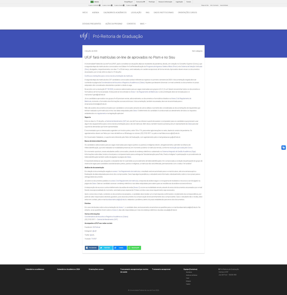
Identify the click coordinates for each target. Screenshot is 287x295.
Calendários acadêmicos (34, 269)
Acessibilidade (224, 5)
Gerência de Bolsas (191, 275)
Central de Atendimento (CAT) (116, 121)
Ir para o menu (107, 5)
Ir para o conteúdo (94, 5)
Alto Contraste (214, 5)
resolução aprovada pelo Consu (181, 148)
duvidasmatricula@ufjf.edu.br (116, 199)
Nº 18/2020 (109, 89)
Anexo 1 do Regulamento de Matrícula (143, 92)
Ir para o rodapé (131, 5)
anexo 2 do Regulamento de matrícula (124, 181)
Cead (187, 278)
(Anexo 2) (136, 187)
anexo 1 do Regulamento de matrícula (126, 171)
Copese (188, 284)
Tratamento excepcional (161, 269)
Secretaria (189, 272)
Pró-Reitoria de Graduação (118, 36)
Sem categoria (197, 51)
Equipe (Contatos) (190, 269)
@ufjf (94, 231)
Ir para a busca (119, 5)
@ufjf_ (92, 235)
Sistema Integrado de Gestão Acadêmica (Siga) (179, 151)
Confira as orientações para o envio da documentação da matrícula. (109, 76)
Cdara (190, 124)
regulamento (101, 113)
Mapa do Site (205, 5)
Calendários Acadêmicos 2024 (68, 269)
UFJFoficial (96, 227)
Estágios (188, 281)
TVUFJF (94, 239)
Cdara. (135, 111)
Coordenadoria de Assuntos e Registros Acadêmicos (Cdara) (123, 82)
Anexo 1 (121, 207)
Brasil (94, 2)
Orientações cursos (96, 269)
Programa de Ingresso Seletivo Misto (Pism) (162, 66)
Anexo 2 (115, 210)
